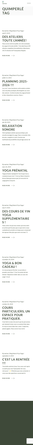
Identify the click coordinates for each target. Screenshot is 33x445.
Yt (20, 432)
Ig (12, 432)
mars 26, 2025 (6, 167)
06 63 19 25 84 (16, 410)
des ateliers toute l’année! (14, 38)
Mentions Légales (18, 437)
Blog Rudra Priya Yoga (16, 31)
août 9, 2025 (6, 33)
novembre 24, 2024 (8, 259)
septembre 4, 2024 (8, 356)
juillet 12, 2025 (7, 78)
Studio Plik (16, 440)
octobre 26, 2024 (7, 304)
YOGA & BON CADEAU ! (12, 264)
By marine (5, 31)
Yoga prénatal (15, 170)
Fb (16, 432)
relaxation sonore (12, 127)
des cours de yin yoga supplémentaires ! (16, 217)
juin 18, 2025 (6, 122)
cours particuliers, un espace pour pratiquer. (16, 313)
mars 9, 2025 (6, 208)
